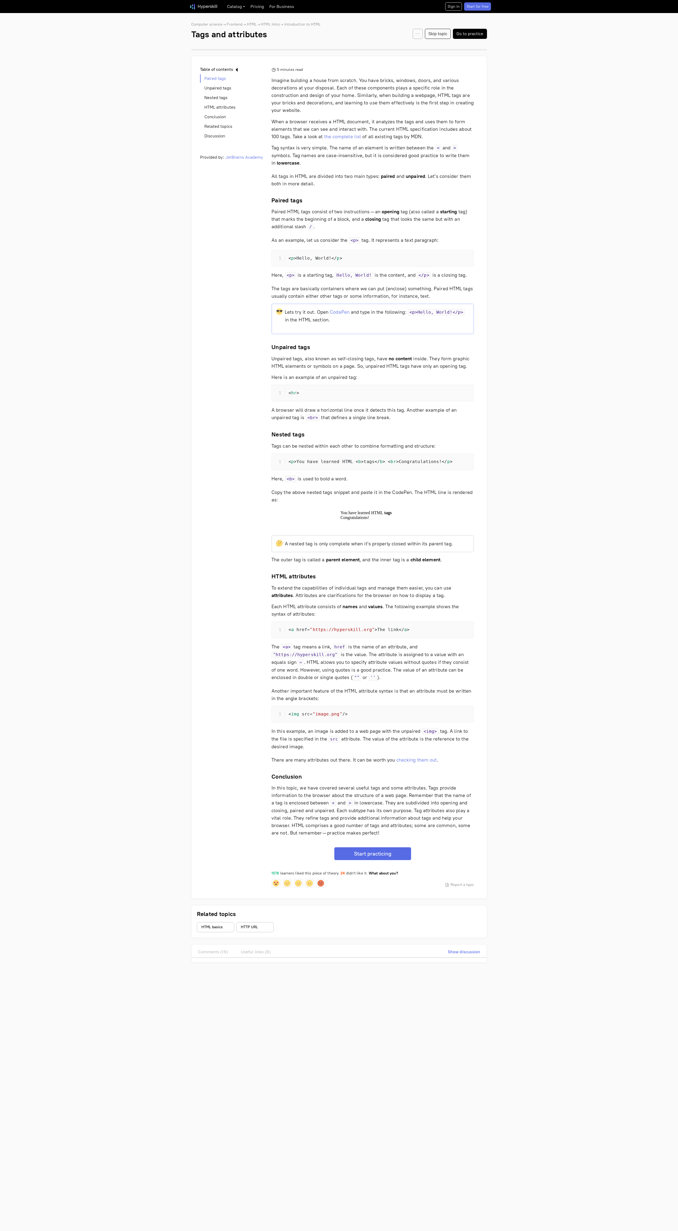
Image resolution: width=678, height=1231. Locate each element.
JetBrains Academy (244, 157)
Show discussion (464, 951)
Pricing (257, 6)
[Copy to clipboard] (465, 259)
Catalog (234, 6)
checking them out (416, 760)
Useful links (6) (256, 951)
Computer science (207, 24)
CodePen (340, 312)
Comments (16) (213, 951)
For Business (281, 6)
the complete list (342, 137)
